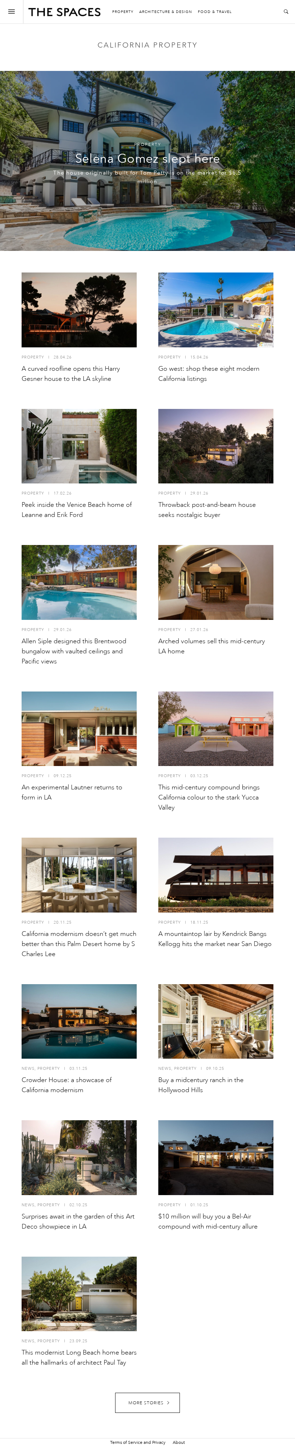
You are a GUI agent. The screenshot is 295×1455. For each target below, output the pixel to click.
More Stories (146, 1403)
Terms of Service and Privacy (137, 1442)
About (179, 1442)
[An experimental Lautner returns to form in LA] (79, 729)
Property (122, 12)
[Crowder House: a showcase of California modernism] (79, 1021)
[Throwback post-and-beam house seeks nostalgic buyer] (215, 446)
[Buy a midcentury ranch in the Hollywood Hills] (215, 1021)
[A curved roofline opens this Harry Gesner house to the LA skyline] (79, 309)
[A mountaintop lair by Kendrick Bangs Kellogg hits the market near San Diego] (215, 875)
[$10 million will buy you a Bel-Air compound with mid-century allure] (215, 1157)
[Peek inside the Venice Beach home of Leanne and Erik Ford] (79, 446)
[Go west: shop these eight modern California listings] (215, 309)
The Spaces (64, 13)
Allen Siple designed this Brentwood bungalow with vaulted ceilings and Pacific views (74, 651)
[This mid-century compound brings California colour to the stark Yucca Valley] (215, 729)
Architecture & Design (165, 12)
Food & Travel (215, 12)
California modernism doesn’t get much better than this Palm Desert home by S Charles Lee (79, 944)
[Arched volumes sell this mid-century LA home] (215, 582)
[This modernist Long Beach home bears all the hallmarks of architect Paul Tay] (79, 1294)
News (28, 1068)
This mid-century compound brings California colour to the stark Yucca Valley (209, 797)
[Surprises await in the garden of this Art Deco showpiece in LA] (79, 1157)
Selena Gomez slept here (147, 158)
